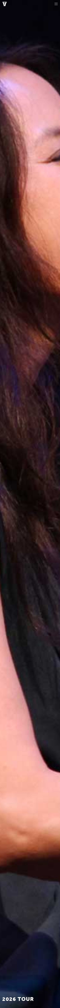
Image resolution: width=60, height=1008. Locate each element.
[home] (4, 4)
